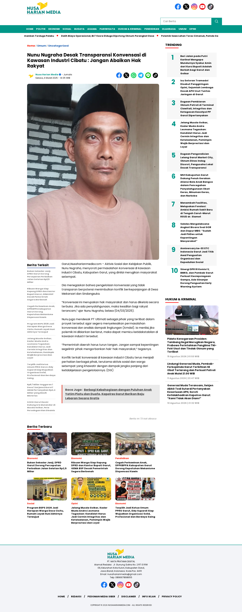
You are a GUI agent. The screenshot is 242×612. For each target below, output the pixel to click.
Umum (182, 29)
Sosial (67, 29)
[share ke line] (149, 77)
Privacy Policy (172, 596)
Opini (192, 29)
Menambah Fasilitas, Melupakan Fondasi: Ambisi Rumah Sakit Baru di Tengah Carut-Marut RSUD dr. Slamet (196, 209)
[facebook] (178, 9)
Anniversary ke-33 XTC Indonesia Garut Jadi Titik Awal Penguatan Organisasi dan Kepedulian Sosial (197, 255)
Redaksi (76, 596)
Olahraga (169, 29)
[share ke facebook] (119, 77)
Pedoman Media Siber (101, 596)
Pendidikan (151, 29)
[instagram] (195, 9)
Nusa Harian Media (46, 74)
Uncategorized (58, 45)
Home (29, 29)
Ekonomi (54, 29)
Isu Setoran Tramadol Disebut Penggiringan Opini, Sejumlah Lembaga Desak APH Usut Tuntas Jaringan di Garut (196, 87)
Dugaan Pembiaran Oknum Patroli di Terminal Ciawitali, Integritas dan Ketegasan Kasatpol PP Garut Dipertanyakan (197, 108)
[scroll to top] (232, 606)
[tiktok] (211, 9)
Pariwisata (107, 29)
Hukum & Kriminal (130, 29)
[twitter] (186, 9)
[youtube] (203, 9)
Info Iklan (149, 596)
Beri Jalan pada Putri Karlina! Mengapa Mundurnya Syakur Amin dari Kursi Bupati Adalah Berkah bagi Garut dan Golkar (196, 64)
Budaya (79, 29)
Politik (41, 29)
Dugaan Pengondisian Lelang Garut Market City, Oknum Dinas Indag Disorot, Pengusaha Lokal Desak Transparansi (196, 160)
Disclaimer (128, 596)
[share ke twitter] (127, 77)
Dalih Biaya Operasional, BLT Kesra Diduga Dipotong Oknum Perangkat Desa (93, 35)
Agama (92, 29)
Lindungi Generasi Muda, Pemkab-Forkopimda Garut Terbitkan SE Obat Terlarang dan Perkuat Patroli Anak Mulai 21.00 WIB (191, 368)
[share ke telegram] (141, 77)
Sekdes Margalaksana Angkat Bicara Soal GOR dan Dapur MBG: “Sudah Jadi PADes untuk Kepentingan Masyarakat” (195, 232)
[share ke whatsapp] (134, 77)
